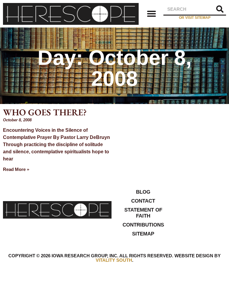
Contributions (143, 225)
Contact (143, 201)
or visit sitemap (195, 17)
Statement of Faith (143, 213)
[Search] (220, 9)
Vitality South (114, 260)
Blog (143, 192)
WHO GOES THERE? (45, 112)
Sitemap (143, 234)
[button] (151, 14)
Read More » (16, 169)
